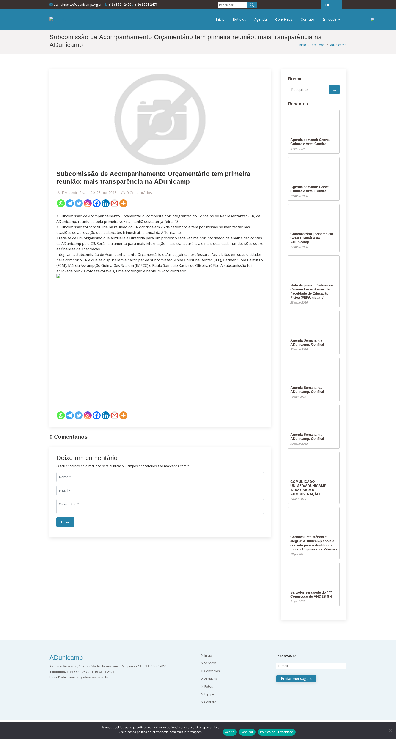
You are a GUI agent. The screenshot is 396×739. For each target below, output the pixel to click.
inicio (302, 45)
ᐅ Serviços (209, 663)
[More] (123, 203)
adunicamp (338, 45)
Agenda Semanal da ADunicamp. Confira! (307, 342)
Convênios (283, 19)
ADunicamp (66, 657)
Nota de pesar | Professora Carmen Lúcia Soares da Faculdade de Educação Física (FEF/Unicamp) (311, 291)
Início (220, 19)
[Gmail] (114, 203)
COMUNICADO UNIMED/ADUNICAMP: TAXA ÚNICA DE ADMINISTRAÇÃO (308, 488)
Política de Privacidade (276, 732)
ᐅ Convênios (210, 671)
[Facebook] (97, 203)
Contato (307, 19)
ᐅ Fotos (207, 686)
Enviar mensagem (296, 678)
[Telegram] (70, 203)
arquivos (318, 45)
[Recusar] (390, 730)
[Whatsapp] (61, 203)
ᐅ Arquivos (209, 678)
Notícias (239, 19)
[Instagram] (88, 203)
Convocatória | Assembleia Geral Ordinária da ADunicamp (311, 238)
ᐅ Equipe (207, 694)
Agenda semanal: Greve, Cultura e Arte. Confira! (310, 142)
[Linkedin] (106, 203)
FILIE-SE (331, 5)
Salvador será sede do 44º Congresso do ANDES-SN (311, 594)
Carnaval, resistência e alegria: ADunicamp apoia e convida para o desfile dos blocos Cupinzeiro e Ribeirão (313, 543)
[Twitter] (79, 203)
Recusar (247, 732)
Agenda (260, 19)
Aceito (230, 732)
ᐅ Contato (208, 702)
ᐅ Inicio (206, 655)
